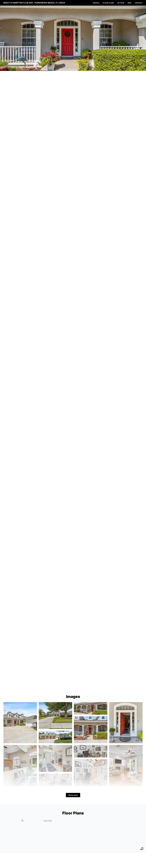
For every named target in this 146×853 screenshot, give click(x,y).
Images (96, 3)
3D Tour (120, 3)
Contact (139, 3)
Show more (73, 795)
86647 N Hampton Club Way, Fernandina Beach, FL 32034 (34, 3)
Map (129, 3)
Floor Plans (108, 3)
